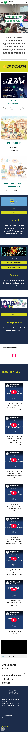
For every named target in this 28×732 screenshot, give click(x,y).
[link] (14, 649)
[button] (2, 2)
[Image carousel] (14, 203)
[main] (14, 19)
